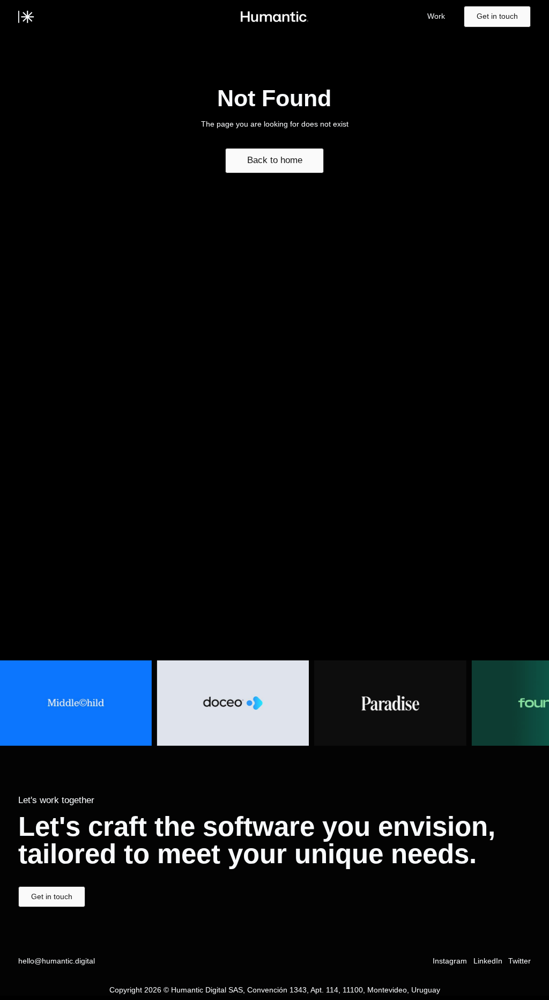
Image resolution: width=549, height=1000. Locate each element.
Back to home (274, 160)
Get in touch (497, 16)
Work (436, 16)
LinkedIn (487, 961)
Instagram (450, 961)
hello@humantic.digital (56, 961)
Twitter (519, 961)
